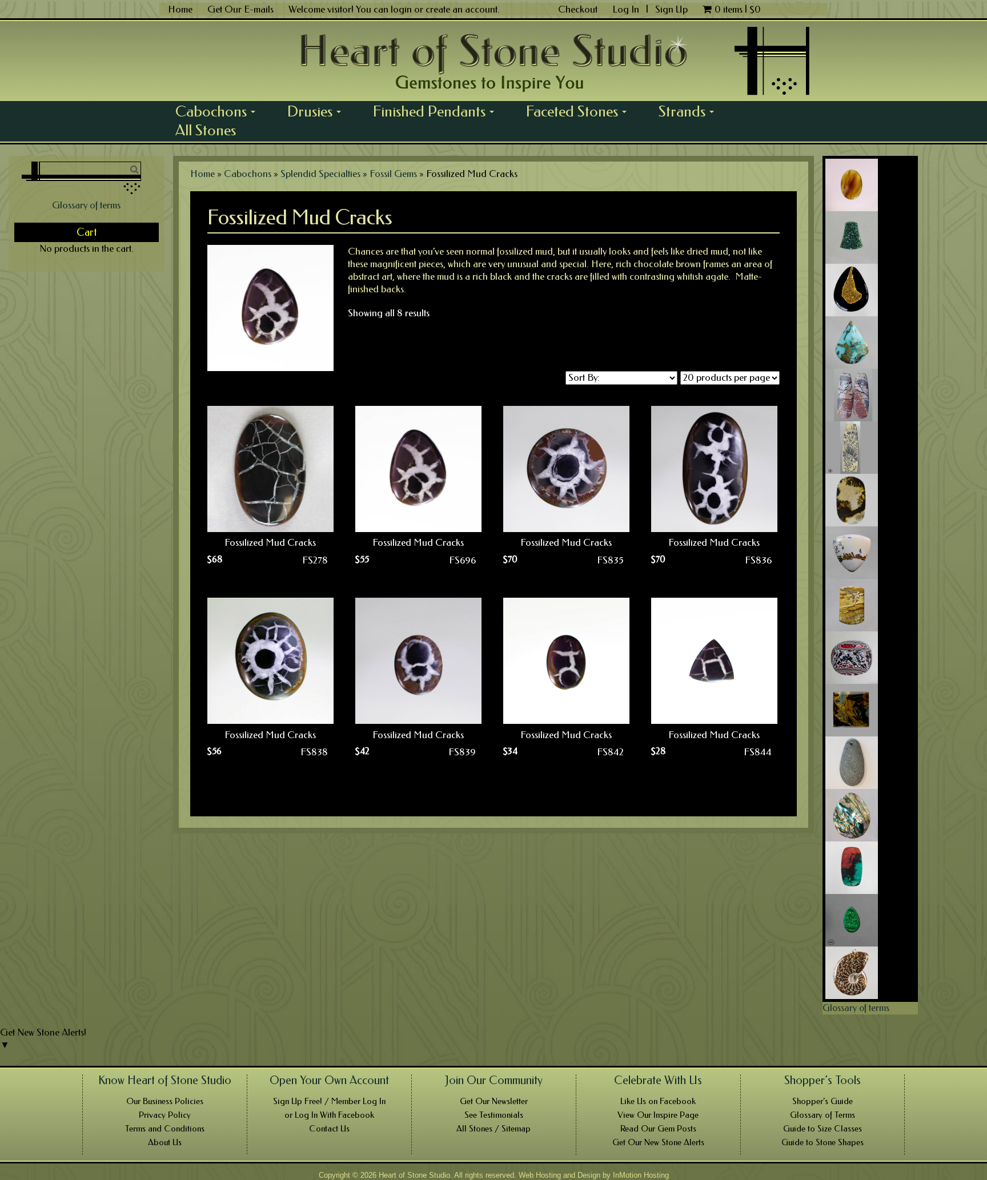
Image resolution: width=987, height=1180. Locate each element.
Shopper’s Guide (822, 1101)
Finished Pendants (437, 111)
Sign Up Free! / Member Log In (329, 1101)
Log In (626, 9)
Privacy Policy (165, 1115)
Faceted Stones (580, 111)
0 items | (738, 9)
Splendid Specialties (320, 173)
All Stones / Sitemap (493, 1128)
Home (180, 9)
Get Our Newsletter (494, 1101)
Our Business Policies (164, 1101)
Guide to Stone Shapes (822, 1142)
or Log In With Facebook (329, 1115)
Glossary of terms (86, 205)
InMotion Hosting (641, 1175)
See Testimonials (493, 1115)
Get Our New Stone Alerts (658, 1142)
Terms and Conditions (164, 1128)
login (401, 9)
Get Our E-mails (240, 9)
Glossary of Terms (822, 1115)
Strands (690, 111)
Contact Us (329, 1128)
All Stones (205, 130)
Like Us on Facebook (658, 1101)
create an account (461, 9)
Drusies (318, 111)
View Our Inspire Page (658, 1115)
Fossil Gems (393, 173)
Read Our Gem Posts (658, 1128)
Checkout (577, 9)
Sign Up (671, 9)
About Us (165, 1142)
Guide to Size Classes (822, 1128)
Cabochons (219, 111)
